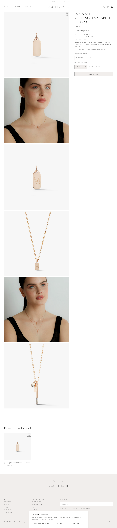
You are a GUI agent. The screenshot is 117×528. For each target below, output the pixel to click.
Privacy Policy (50, 519)
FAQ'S (33, 507)
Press (6, 507)
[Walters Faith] (58, 6)
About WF (7, 499)
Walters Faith (12, 522)
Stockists (7, 502)
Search (111, 522)
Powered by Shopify (20, 522)
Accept (59, 523)
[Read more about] (54, 480)
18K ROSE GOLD (81, 67)
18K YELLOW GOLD (95, 67)
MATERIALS (7, 509)
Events (6, 504)
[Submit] (110, 504)
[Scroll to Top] (114, 519)
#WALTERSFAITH (58, 486)
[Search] (104, 7)
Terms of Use (36, 502)
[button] (112, 7)
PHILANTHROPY (9, 512)
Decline (76, 523)
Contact (35, 509)
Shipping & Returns (38, 499)
